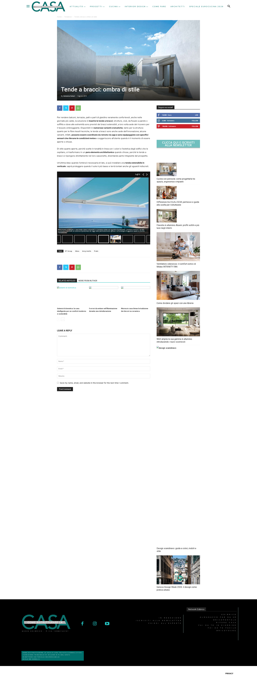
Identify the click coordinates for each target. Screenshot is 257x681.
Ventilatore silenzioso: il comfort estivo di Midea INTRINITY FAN (176, 265)
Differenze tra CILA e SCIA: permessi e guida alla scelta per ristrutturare (178, 203)
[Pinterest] (72, 108)
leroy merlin (86, 251)
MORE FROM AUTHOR (88, 281)
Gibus (77, 251)
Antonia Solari (69, 96)
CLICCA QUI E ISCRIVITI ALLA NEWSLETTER (178, 143)
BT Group (68, 251)
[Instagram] (94, 623)
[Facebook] (59, 108)
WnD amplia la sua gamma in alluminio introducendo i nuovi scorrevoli (174, 340)
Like (196, 115)
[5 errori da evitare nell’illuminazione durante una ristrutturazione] (103, 296)
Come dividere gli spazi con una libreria (175, 303)
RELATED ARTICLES (67, 281)
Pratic (96, 251)
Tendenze (68, 17)
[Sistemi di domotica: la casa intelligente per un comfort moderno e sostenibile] (71, 296)
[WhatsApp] (78, 108)
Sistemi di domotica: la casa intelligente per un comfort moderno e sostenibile (71, 311)
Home (59, 17)
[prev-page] (58, 319)
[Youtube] (107, 623)
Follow (195, 121)
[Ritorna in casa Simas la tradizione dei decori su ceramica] (135, 296)
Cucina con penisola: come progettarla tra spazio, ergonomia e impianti (176, 180)
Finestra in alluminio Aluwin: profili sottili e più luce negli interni (178, 226)
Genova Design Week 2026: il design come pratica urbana (177, 588)
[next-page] (63, 319)
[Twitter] (66, 108)
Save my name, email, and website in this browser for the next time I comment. (94, 383)
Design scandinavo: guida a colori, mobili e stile (176, 549)
